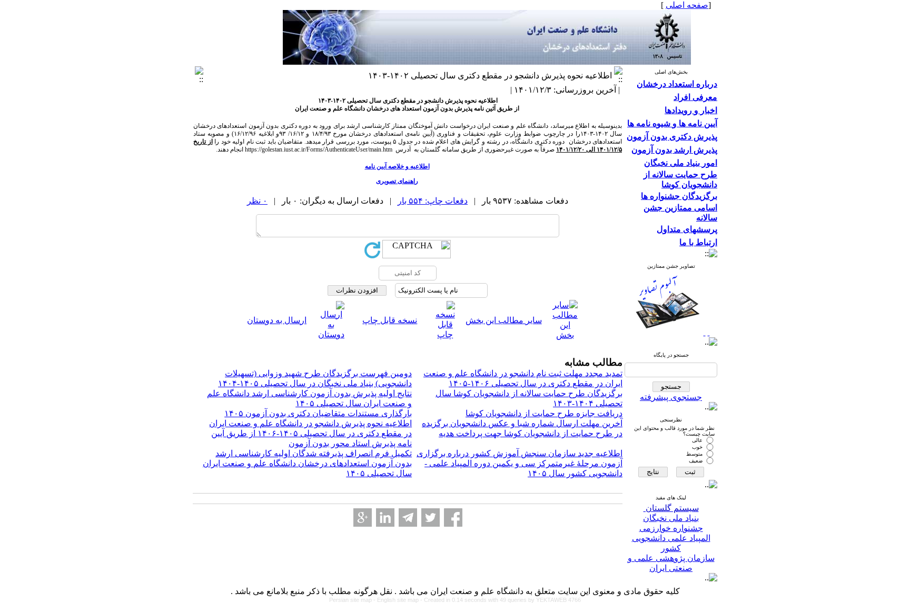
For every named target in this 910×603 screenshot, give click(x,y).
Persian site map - (353, 600)
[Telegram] (408, 517)
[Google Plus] (362, 517)
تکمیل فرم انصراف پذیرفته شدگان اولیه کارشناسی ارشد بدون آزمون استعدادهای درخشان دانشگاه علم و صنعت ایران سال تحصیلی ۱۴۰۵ (307, 463)
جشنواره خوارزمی (671, 528)
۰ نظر (257, 200)
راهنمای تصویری (397, 181)
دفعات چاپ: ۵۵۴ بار (433, 200)
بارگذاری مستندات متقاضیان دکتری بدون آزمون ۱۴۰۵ (318, 413)
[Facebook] (453, 517)
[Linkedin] (385, 517)
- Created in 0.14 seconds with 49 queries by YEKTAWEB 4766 (500, 600)
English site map (398, 600)
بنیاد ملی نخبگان (671, 518)
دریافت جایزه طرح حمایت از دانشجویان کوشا (544, 413)
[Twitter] (430, 517)
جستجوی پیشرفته (671, 397)
